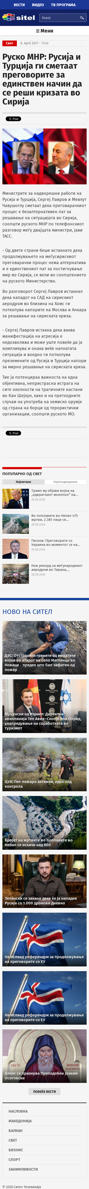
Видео (38, 5)
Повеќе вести (44, 1092)
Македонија (20, 1121)
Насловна (18, 1111)
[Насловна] (18, 20)
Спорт (14, 1159)
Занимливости (23, 1169)
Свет (13, 1140)
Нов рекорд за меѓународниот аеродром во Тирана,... (57, 567)
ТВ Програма (63, 5)
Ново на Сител (27, 612)
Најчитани (23, 482)
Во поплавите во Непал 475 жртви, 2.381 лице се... (54, 518)
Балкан (16, 1130)
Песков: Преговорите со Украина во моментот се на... (55, 543)
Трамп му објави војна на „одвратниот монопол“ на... (54, 493)
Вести (19, 5)
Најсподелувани (65, 482)
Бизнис (16, 1150)
